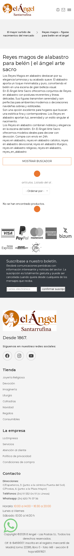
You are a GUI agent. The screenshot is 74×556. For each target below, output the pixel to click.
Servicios (8, 444)
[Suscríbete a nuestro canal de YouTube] (31, 355)
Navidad (8, 407)
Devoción (9, 383)
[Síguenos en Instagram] (19, 355)
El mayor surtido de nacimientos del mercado (18, 34)
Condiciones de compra (18, 462)
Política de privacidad (17, 456)
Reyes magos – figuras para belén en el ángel (55, 34)
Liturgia (7, 395)
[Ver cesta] (63, 10)
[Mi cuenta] (58, 10)
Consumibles (11, 419)
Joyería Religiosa (14, 377)
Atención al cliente (14, 450)
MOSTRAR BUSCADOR (37, 161)
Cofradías (9, 401)
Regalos (8, 413)
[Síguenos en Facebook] (7, 355)
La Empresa (10, 438)
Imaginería (10, 389)
